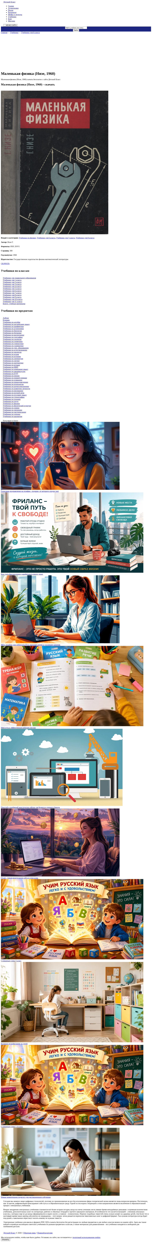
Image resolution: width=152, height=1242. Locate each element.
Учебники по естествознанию (15, 350)
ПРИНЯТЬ (5, 1240)
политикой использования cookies (86, 1237)
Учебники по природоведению (15, 382)
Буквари (6, 320)
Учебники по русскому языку (15, 395)
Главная (4, 33)
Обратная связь (29, 1233)
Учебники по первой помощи (15, 378)
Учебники (14, 33)
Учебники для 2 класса (12, 282)
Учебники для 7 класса (65, 238)
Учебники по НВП (10, 367)
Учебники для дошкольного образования (19, 278)
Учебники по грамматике (13, 346)
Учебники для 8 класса (85, 238)
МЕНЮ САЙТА (11, 25)
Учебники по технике (12, 399)
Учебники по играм (11, 354)
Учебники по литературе (13, 359)
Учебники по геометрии (13, 341)
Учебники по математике (13, 363)
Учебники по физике (27, 238)
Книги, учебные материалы (14, 304)
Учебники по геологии (12, 339)
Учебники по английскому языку (16, 324)
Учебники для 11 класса (12, 302)
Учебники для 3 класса (12, 284)
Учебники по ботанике (12, 333)
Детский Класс (9, 2)
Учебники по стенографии (13, 397)
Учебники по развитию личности (16, 389)
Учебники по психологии (13, 384)
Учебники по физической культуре (17, 406)
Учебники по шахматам (12, 416)
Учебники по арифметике (13, 326)
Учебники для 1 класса (12, 280)
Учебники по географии (13, 337)
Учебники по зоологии (12, 352)
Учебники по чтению (11, 414)
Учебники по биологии (12, 331)
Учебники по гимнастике (13, 344)
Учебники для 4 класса (12, 287)
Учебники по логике (11, 361)
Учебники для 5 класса (12, 289)
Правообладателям (44, 1233)
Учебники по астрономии (13, 329)
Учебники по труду (11, 401)
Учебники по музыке (11, 365)
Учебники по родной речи (13, 393)
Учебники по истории (12, 356)
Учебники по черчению (12, 410)
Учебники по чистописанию (14, 412)
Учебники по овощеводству (14, 371)
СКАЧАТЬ (5, 264)
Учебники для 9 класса (12, 297)
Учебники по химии (11, 408)
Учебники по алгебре (11, 322)
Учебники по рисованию (13, 391)
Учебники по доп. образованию (16, 348)
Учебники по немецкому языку (15, 369)
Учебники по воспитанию (13, 335)
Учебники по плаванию (12, 380)
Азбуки (6, 318)
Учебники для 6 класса (30, 33)
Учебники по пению (11, 376)
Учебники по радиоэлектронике (16, 386)
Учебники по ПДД (10, 374)
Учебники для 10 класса (12, 299)
